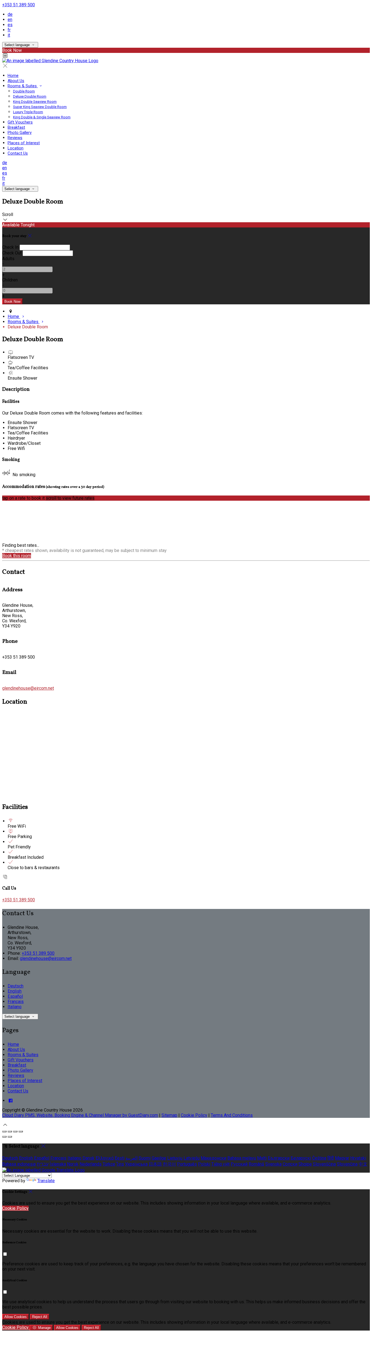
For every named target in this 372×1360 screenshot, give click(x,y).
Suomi (145, 1158)
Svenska (273, 1164)
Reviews (15, 137)
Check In (10, 247)
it (9, 35)
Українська (136, 1164)
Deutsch (15, 986)
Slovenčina (347, 1164)
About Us (16, 80)
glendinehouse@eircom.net (28, 688)
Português (187, 1164)
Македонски (213, 1158)
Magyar (342, 1158)
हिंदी (330, 1158)
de (10, 14)
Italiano (15, 1006)
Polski (204, 1164)
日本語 (155, 1164)
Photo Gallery (20, 132)
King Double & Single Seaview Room (42, 117)
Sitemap (169, 1115)
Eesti (119, 1158)
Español (15, 996)
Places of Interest (24, 142)
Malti (262, 1158)
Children (10, 280)
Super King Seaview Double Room (40, 107)
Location (15, 148)
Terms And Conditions (232, 1115)
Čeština (319, 1158)
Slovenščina (324, 1164)
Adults (8, 258)
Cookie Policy (194, 1115)
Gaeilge (159, 1158)
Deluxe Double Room (29, 96)
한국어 (169, 1164)
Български (278, 1158)
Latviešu (192, 1158)
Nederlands (91, 1164)
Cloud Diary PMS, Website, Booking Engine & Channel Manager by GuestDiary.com (80, 1115)
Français (16, 1001)
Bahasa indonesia (19, 1164)
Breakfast (16, 127)
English (15, 991)
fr (9, 29)
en (10, 19)
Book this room (16, 555)
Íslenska (58, 1164)
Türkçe (109, 1164)
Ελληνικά (105, 1158)
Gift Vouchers (20, 122)
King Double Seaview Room (35, 102)
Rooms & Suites (23, 85)
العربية (132, 1158)
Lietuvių (174, 1158)
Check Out (12, 253)
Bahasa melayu (241, 1158)
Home (13, 75)
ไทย (120, 1164)
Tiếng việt (220, 1164)
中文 (363, 1164)
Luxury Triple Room (28, 112)
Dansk (88, 1158)
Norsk (72, 1164)
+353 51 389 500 (18, 4)
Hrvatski (358, 1158)
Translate (46, 1180)
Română (256, 1164)
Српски (290, 1164)
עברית (42, 1164)
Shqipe (305, 1164)
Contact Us (18, 153)
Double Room (24, 91)
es (10, 24)
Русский (239, 1164)
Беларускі (301, 1158)
